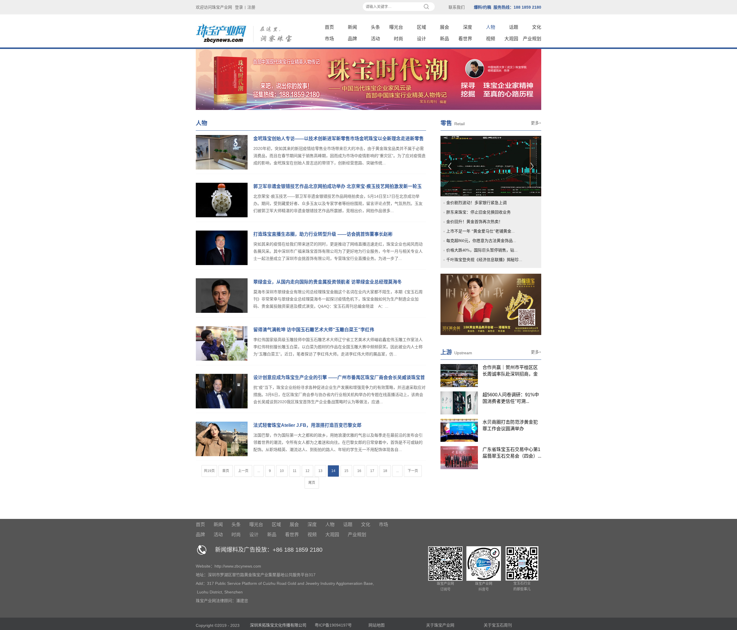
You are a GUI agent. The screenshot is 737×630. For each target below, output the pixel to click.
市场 (329, 38)
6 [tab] (481, 176)
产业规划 (532, 38)
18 (385, 471)
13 (320, 471)
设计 (421, 38)
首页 (329, 27)
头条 (375, 27)
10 (282, 471)
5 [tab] (474, 176)
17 (372, 471)
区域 (421, 27)
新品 (444, 38)
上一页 (243, 471)
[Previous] (449, 166)
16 (359, 471)
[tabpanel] (490, 166)
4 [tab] (468, 176)
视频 (490, 38)
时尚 (398, 38)
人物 (490, 27)
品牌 (352, 38)
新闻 (352, 27)
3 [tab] (461, 176)
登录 (239, 7)
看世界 (465, 38)
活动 (375, 38)
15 (346, 471)
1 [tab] (448, 176)
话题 (513, 27)
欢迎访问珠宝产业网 (214, 7)
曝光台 (396, 27)
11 (295, 471)
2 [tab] (454, 176)
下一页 (413, 471)
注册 (251, 7)
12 (307, 471)
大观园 (511, 38)
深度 (467, 27)
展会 (444, 27)
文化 (536, 27)
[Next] (532, 166)
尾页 (311, 483)
